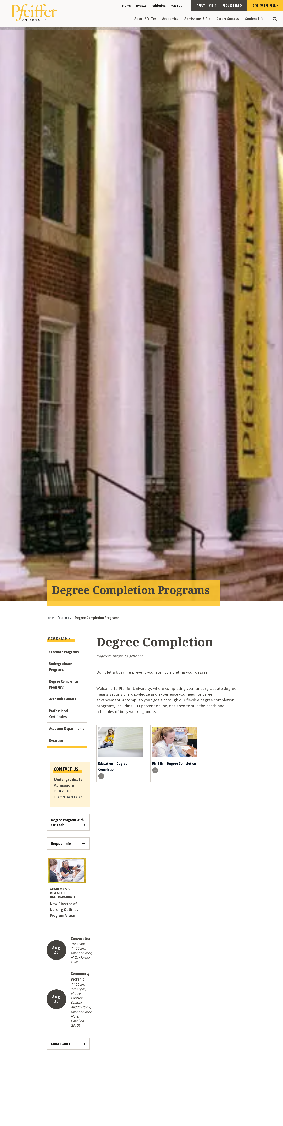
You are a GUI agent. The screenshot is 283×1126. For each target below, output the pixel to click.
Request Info (232, 5)
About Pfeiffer (145, 18)
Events (141, 5)
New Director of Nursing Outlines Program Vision (64, 909)
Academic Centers (62, 698)
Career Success (227, 18)
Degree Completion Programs (63, 684)
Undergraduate (63, 897)
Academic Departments (66, 728)
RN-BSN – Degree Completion (174, 763)
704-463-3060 (64, 791)
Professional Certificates (58, 713)
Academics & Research (60, 891)
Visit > (213, 5)
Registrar (56, 740)
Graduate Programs (64, 651)
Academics (170, 18)
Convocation (81, 938)
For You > (178, 5)
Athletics (159, 5)
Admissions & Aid (197, 18)
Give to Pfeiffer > (265, 5)
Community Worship (80, 976)
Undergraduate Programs (60, 666)
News (126, 5)
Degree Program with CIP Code (67, 822)
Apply (201, 5)
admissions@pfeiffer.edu (70, 796)
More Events (60, 1043)
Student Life (254, 18)
